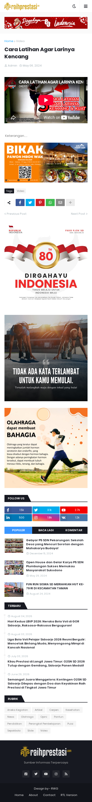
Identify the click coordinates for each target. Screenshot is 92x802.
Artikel (38, 710)
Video (20, 41)
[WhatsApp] (50, 202)
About (33, 795)
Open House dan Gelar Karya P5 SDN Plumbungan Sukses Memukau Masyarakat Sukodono (55, 566)
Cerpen (54, 710)
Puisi (70, 723)
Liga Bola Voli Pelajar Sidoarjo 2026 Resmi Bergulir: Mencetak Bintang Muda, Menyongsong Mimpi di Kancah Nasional (46, 644)
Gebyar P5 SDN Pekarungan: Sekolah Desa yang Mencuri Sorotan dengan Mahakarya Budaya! (55, 544)
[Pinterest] (40, 202)
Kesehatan (73, 710)
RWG (54, 788)
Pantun (58, 717)
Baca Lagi (46, 530)
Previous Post (17, 214)
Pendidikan (14, 723)
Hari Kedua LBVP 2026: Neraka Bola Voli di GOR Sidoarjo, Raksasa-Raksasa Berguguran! (43, 624)
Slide (30, 730)
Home (8, 41)
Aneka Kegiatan (17, 710)
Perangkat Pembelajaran (45, 723)
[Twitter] (30, 202)
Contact (49, 795)
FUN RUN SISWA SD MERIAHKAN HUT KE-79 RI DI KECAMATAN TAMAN (55, 586)
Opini (43, 717)
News (10, 717)
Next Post (78, 214)
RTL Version (69, 795)
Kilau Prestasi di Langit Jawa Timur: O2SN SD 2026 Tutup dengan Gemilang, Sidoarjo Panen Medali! (46, 664)
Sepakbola (14, 730)
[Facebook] (20, 202)
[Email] (60, 202)
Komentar (73, 530)
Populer (18, 530)
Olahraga (27, 717)
